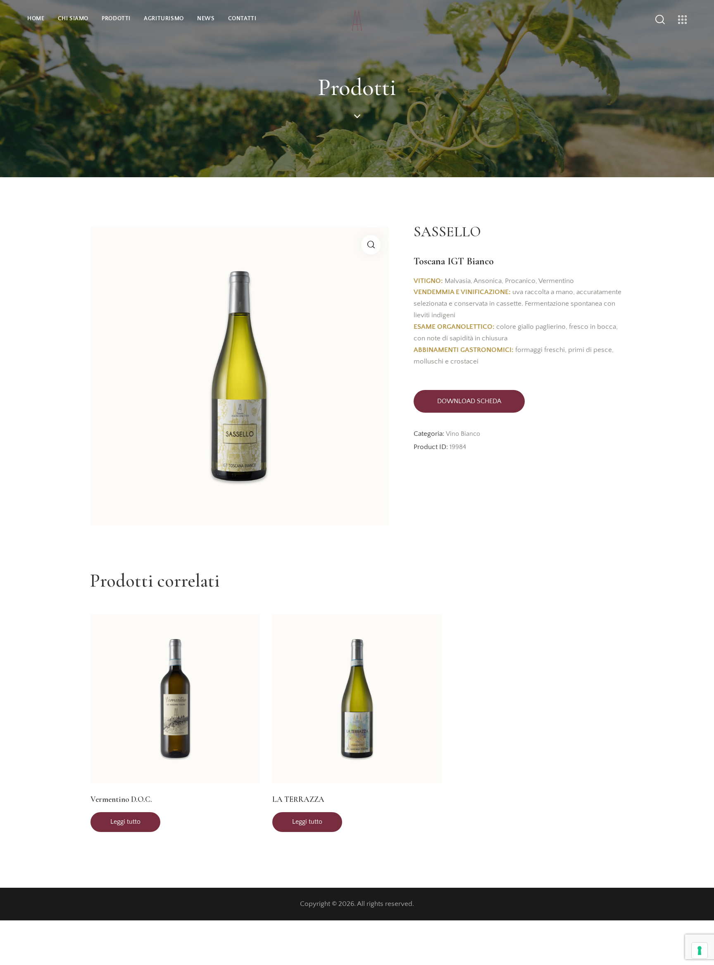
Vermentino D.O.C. (121, 799)
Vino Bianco (463, 433)
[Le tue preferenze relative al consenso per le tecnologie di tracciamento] (699, 950)
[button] (371, 244)
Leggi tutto (125, 821)
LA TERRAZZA (298, 799)
